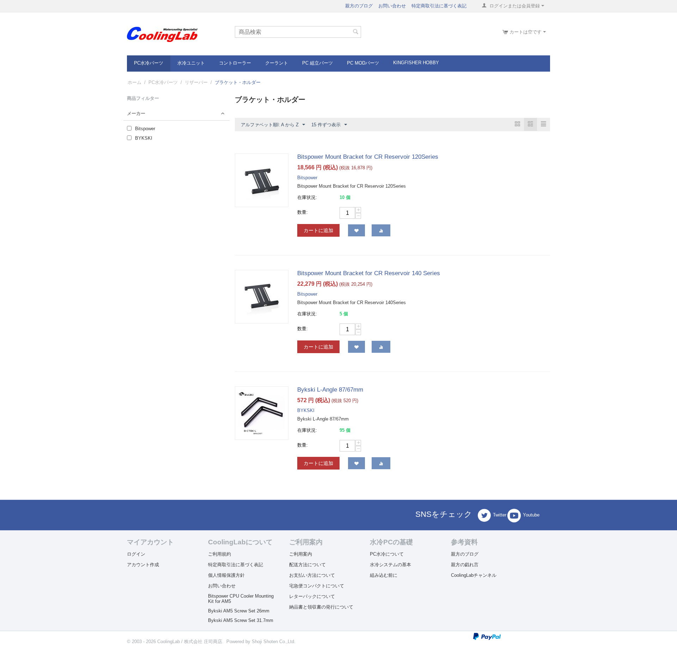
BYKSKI (306, 410)
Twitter (499, 515)
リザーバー (196, 82)
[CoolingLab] (162, 34)
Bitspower (307, 177)
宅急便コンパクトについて (316, 585)
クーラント (276, 63)
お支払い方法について (312, 575)
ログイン (136, 554)
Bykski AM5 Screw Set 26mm (238, 610)
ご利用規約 (219, 554)
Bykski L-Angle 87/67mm (330, 389)
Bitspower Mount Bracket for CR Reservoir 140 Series (368, 273)
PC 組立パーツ (317, 63)
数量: (302, 212)
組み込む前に (383, 575)
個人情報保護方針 (226, 575)
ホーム (134, 82)
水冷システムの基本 (390, 564)
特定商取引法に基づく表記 (438, 5)
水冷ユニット (191, 63)
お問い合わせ (392, 5)
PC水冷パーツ (148, 63)
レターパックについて (312, 596)
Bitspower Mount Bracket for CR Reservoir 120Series (367, 156)
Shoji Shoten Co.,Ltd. (273, 641)
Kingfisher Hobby (416, 62)
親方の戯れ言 (464, 564)
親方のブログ (359, 5)
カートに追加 (318, 230)
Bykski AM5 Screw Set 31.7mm (240, 620)
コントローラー (235, 63)
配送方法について (307, 564)
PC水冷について (387, 554)
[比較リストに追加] (381, 230)
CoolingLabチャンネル (473, 575)
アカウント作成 (143, 564)
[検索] (355, 32)
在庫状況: (307, 197)
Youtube (531, 515)
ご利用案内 (300, 554)
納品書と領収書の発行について (321, 607)
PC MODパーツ (363, 63)
